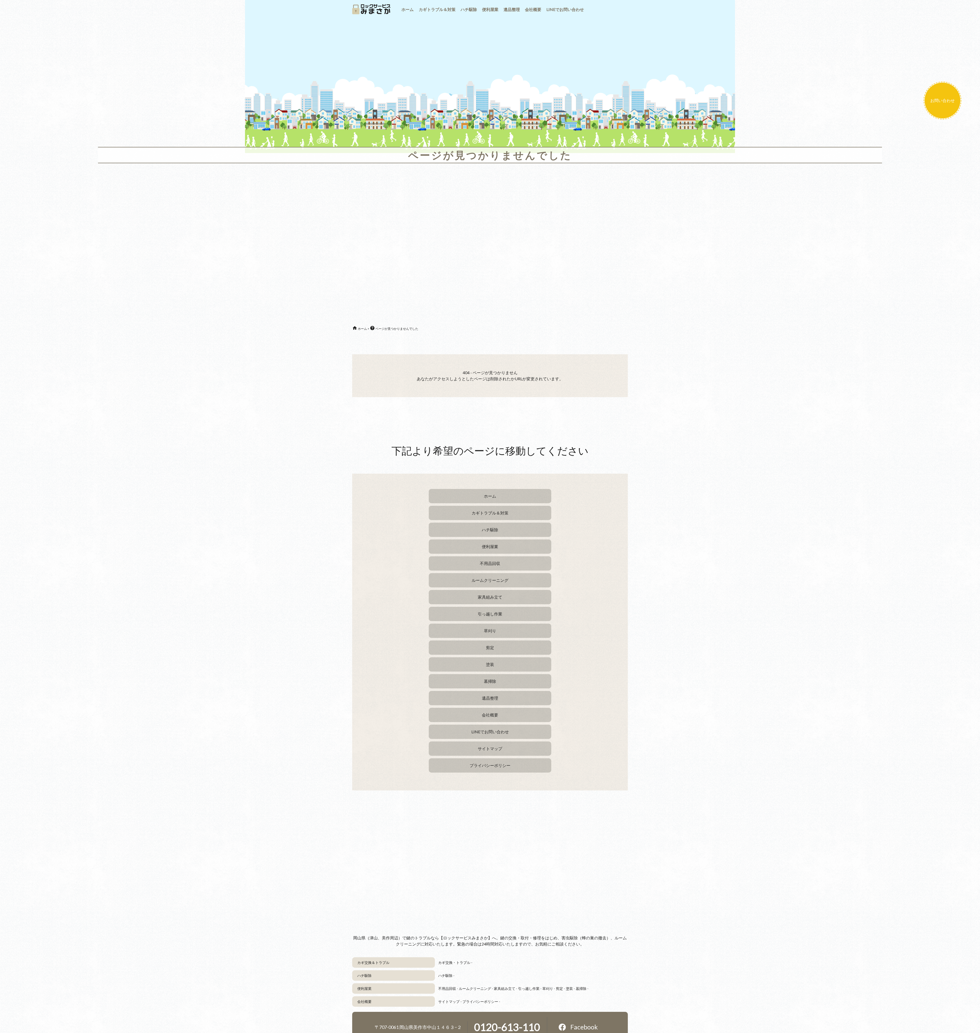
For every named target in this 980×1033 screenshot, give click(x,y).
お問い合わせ (942, 100)
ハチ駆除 (364, 975)
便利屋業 (364, 988)
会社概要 (364, 1001)
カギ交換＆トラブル (373, 962)
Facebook (584, 1027)
